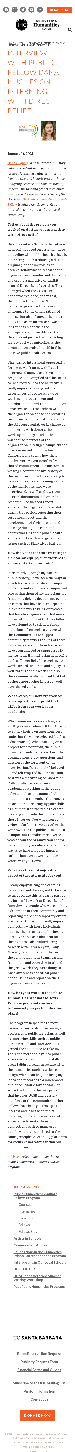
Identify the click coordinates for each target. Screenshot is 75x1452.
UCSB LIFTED (24, 1269)
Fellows (24, 1225)
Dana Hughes (17, 162)
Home (11, 43)
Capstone (26, 1218)
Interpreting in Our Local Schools (40, 1262)
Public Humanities (26, 1187)
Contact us (39, 1399)
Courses (25, 1204)
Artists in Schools (27, 1238)
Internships (27, 1211)
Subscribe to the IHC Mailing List (39, 1383)
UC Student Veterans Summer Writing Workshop (37, 1278)
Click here (14, 1156)
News (20, 43)
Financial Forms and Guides (39, 1370)
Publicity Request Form (39, 1362)
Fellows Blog (28, 1231)
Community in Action (30, 1245)
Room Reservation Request (39, 1353)
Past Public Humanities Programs (39, 1286)
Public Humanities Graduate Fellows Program (35, 1196)
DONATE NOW (59, 10)
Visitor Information (39, 1391)
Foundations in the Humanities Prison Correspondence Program (40, 1254)
